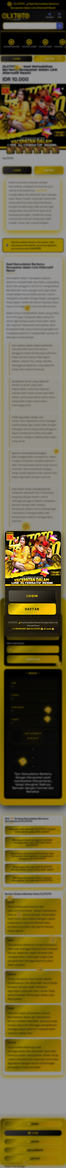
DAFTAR (32, 609)
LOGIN (32, 596)
